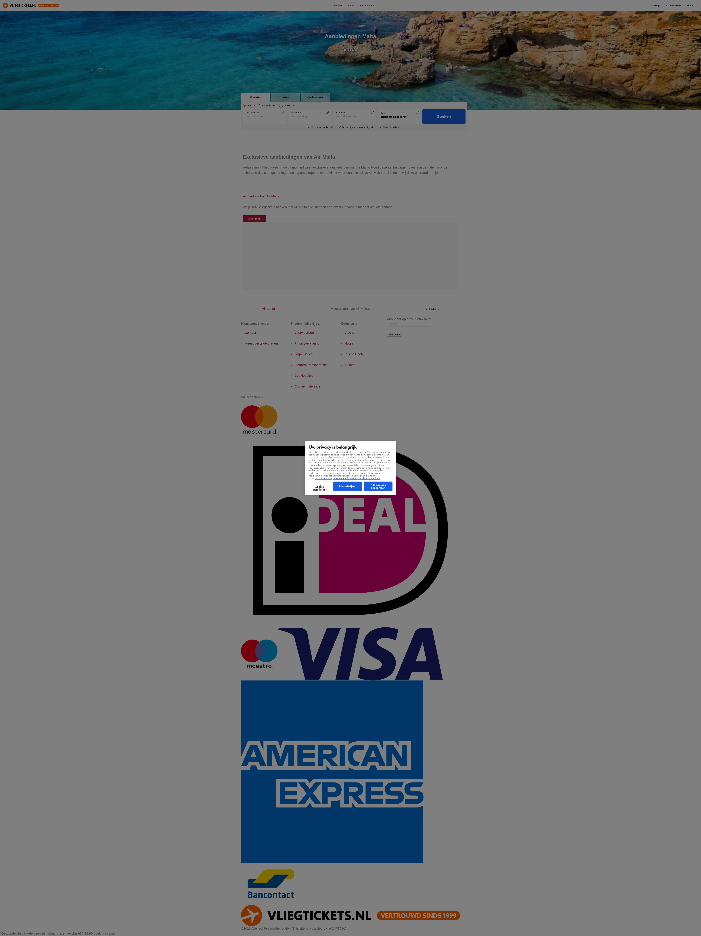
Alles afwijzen (347, 486)
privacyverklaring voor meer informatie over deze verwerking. (347, 478)
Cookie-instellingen (320, 488)
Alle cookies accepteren (378, 486)
